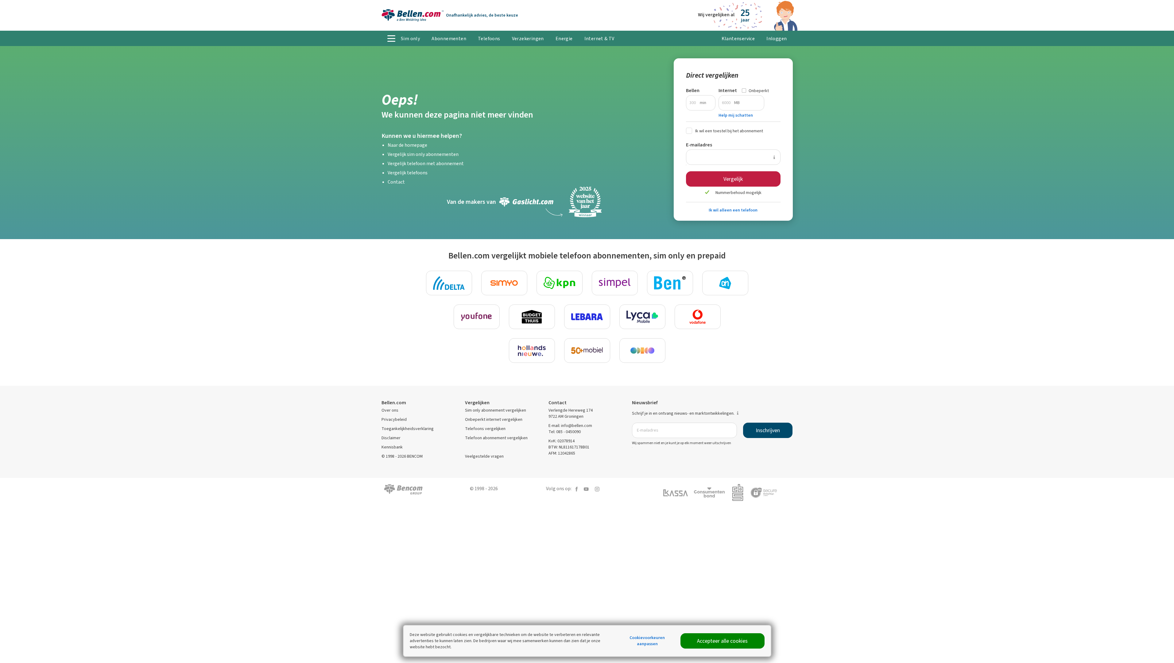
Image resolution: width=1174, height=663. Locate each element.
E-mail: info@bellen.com (570, 425)
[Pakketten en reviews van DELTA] (449, 283)
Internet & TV (599, 38)
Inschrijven (768, 430)
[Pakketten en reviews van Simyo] (504, 283)
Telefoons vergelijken (485, 429)
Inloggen (776, 38)
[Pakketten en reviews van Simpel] (615, 283)
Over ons (390, 410)
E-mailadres (699, 145)
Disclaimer (391, 438)
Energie (564, 38)
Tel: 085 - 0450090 (564, 432)
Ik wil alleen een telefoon (733, 210)
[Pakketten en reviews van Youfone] (477, 316)
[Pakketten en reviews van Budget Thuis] (532, 316)
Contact (396, 182)
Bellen (692, 90)
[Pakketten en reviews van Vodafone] (698, 316)
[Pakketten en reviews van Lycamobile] (642, 316)
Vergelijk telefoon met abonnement (426, 163)
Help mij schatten (736, 115)
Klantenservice (738, 38)
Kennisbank (392, 447)
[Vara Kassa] (678, 492)
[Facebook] (576, 488)
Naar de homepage (407, 145)
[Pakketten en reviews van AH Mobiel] (725, 283)
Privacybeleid (394, 419)
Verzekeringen (528, 38)
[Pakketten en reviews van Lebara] (587, 316)
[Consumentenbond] (712, 492)
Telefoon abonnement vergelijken (496, 438)
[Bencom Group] (403, 489)
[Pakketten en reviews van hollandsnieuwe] (532, 350)
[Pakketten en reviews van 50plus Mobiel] (587, 350)
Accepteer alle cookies (722, 641)
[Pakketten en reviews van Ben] (670, 283)
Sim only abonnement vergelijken (495, 410)
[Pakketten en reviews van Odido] (642, 350)
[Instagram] (597, 488)
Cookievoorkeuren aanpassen (647, 641)
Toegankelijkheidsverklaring (408, 429)
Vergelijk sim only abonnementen (423, 154)
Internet (728, 90)
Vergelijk (733, 179)
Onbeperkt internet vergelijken (493, 419)
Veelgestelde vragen (484, 456)
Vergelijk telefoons (408, 172)
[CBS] (741, 492)
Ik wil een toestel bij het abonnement (729, 131)
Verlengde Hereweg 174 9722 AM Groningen (570, 413)
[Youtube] (586, 488)
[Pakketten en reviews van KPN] (560, 283)
